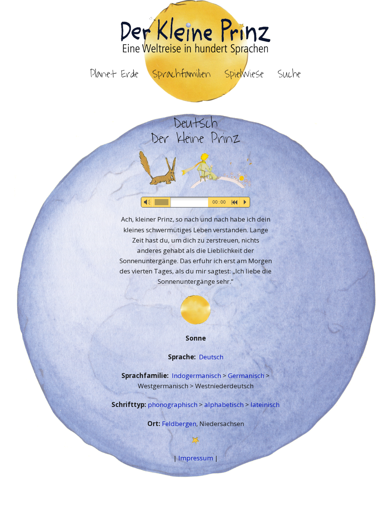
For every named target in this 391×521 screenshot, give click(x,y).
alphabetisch (224, 404)
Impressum (195, 457)
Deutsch (211, 356)
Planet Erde (114, 74)
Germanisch (247, 375)
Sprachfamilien (181, 74)
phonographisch (173, 404)
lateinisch (265, 404)
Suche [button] (289, 74)
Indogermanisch (197, 375)
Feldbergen (179, 423)
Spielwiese (244, 74)
